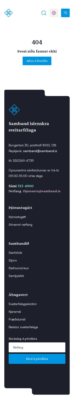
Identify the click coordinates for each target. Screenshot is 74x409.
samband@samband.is (40, 151)
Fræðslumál (17, 319)
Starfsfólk (15, 253)
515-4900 (26, 186)
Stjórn (13, 260)
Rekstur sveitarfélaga (23, 327)
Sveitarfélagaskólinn (23, 304)
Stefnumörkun (19, 268)
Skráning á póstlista (23, 339)
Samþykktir (16, 276)
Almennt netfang (20, 224)
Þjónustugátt (17, 217)
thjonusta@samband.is (42, 191)
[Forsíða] (8, 13)
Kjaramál (15, 312)
